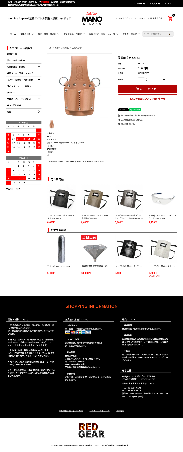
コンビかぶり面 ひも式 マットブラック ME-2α (60, 217)
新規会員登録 (156, 18)
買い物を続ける (127, 124)
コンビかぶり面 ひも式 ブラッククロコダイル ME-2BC (139, 266)
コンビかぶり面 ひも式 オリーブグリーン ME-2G (94, 217)
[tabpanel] (79, 85)
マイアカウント (125, 18)
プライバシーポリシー (99, 410)
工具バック (77, 47)
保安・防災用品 (62, 47)
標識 (9, 111)
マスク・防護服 (130, 34)
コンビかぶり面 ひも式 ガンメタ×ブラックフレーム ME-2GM (129, 217)
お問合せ (169, 3)
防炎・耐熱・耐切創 (47, 34)
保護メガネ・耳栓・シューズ (102, 34)
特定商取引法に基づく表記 (71, 410)
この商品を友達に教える (131, 119)
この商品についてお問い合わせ (149, 98)
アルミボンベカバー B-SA (58, 266)
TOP (49, 47)
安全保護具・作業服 (73, 34)
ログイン (141, 18)
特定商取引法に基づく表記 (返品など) (137, 115)
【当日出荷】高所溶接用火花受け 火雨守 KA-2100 (103, 266)
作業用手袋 (25, 34)
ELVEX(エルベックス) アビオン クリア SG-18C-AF (162, 217)
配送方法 (141, 3)
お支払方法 (155, 3)
